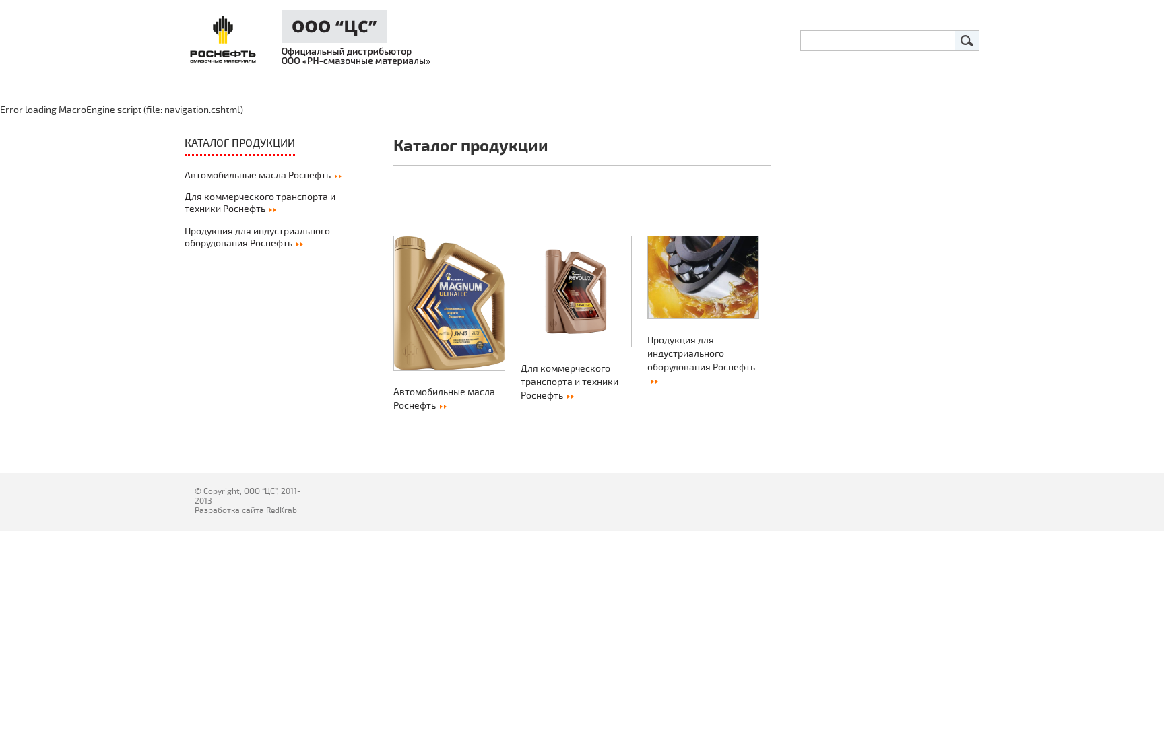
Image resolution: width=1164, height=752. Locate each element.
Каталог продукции (240, 143)
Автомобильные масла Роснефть (258, 175)
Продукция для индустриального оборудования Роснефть (257, 237)
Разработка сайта (229, 511)
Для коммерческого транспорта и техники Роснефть (260, 203)
